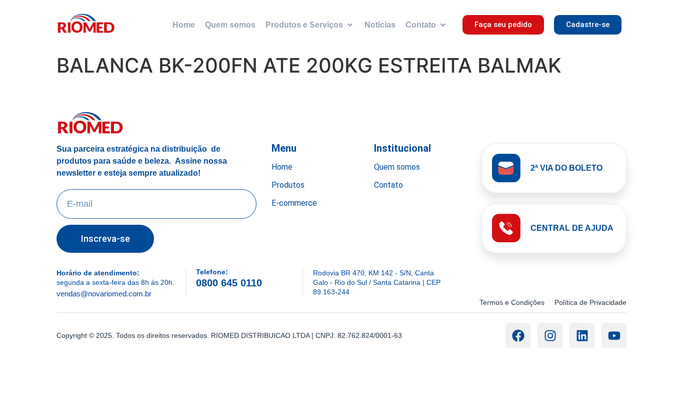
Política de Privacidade (590, 302)
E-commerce (294, 203)
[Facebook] (518, 335)
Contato (388, 185)
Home (282, 167)
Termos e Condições (512, 302)
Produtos (288, 185)
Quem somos (397, 167)
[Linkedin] (582, 335)
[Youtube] (614, 335)
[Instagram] (550, 335)
